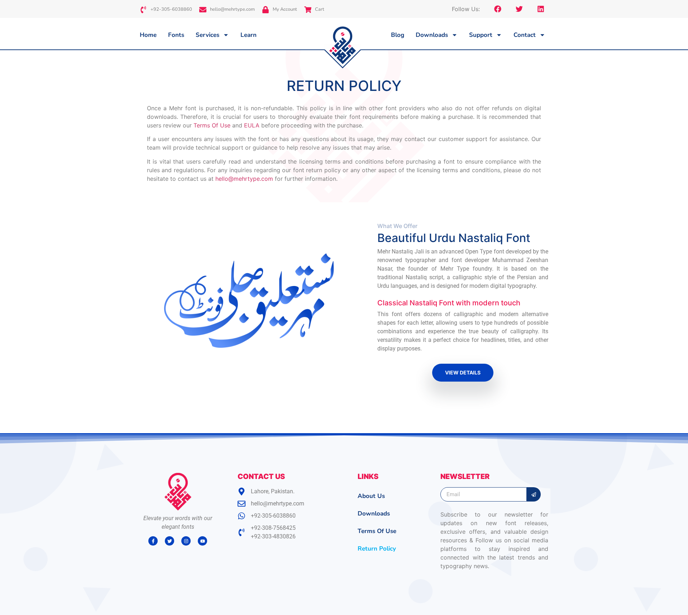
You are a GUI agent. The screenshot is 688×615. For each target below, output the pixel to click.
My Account (285, 9)
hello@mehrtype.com (232, 9)
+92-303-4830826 (273, 536)
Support (480, 35)
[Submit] (534, 494)
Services (207, 35)
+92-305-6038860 (171, 9)
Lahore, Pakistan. (273, 491)
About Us (371, 496)
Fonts (176, 35)
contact (524, 35)
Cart (319, 9)
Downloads (432, 35)
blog (397, 35)
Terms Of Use (212, 125)
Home (148, 35)
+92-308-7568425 (273, 527)
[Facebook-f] (153, 541)
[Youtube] (202, 541)
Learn (248, 35)
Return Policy (377, 548)
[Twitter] (519, 9)
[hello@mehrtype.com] (202, 9)
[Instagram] (186, 541)
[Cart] (307, 9)
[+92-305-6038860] (143, 9)
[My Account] (265, 9)
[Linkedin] (541, 9)
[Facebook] (498, 9)
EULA (251, 125)
